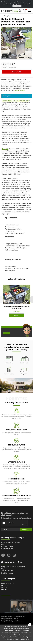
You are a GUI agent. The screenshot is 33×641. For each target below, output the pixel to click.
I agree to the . (17, 518)
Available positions (7, 583)
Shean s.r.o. (20, 621)
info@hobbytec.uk (6, 619)
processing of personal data (22, 518)
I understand (17, 6)
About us (4, 587)
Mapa (3, 569)
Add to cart (16, 71)
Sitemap (15, 619)
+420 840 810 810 (7, 546)
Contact (4, 589)
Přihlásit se (25, 530)
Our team (4, 585)
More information (19, 90)
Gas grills (7, 16)
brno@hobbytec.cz (7, 573)
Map (2, 544)
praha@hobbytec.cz (7, 548)
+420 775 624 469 (7, 571)
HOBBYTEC (20, 616)
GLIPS (8, 621)
